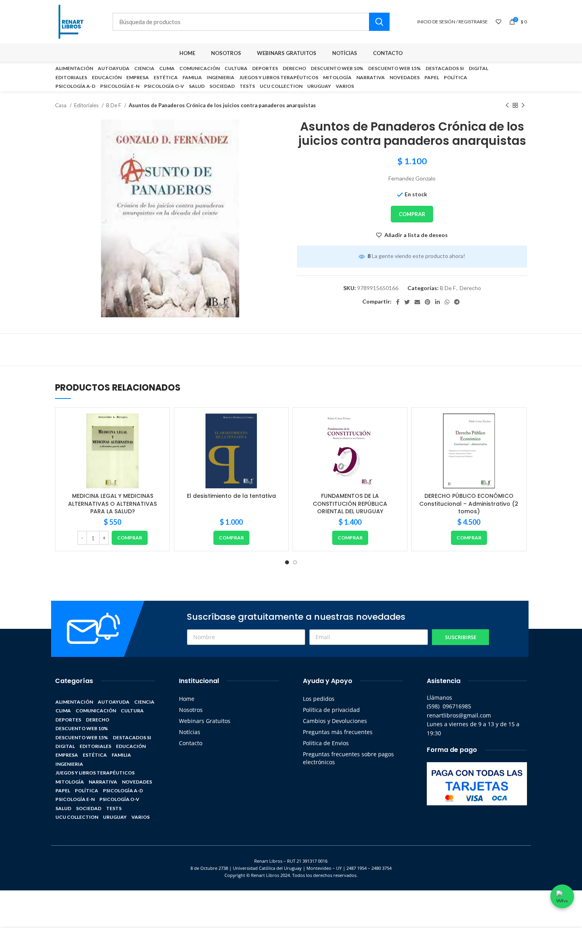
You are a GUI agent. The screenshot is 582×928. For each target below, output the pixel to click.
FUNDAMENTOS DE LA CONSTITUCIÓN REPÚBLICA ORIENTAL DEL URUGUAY (350, 503)
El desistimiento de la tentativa (231, 496)
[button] (130, 538)
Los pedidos (319, 698)
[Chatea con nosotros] (562, 896)
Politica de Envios (326, 743)
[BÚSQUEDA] (379, 22)
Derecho (470, 288)
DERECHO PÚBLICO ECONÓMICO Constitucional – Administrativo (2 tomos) (468, 503)
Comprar (412, 214)
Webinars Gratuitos (204, 721)
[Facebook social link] (398, 302)
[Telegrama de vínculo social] (457, 302)
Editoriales (87, 105)
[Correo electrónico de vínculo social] (417, 302)
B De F (114, 105)
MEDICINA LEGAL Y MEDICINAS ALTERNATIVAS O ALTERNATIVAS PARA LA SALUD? (112, 503)
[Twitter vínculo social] (407, 302)
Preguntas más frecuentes (338, 732)
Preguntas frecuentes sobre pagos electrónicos (348, 758)
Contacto (190, 743)
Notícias (189, 732)
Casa (61, 105)
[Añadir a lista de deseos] (157, 426)
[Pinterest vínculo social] (427, 302)
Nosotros (191, 710)
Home (186, 698)
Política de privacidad (331, 710)
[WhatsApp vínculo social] (447, 302)
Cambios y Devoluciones (335, 721)
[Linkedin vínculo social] (437, 302)
